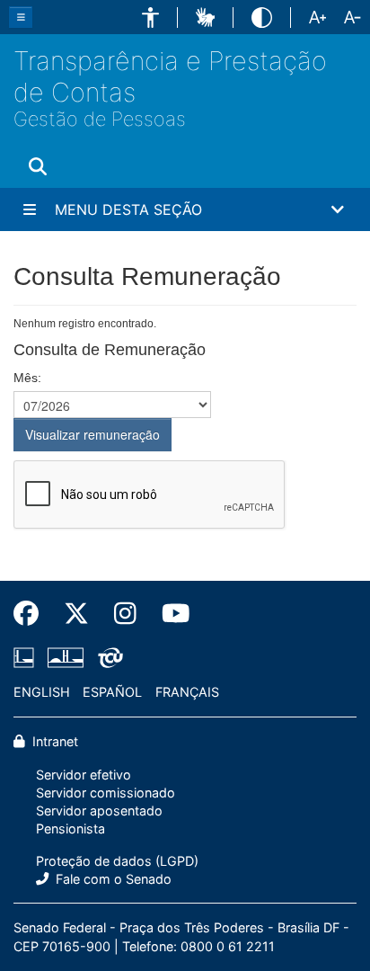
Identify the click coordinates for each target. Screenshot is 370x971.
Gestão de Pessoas (99, 119)
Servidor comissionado (105, 792)
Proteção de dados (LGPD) (117, 861)
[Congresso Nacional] (65, 658)
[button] (150, 17)
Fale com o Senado (112, 878)
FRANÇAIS (187, 691)
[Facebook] (32, 614)
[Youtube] (169, 614)
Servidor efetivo (83, 774)
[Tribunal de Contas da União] (107, 658)
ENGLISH (41, 691)
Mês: (27, 377)
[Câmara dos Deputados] (26, 658)
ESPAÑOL (112, 691)
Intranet (53, 741)
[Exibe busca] (37, 166)
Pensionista (70, 828)
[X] (76, 614)
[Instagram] (125, 614)
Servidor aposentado (99, 810)
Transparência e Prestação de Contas (170, 76)
